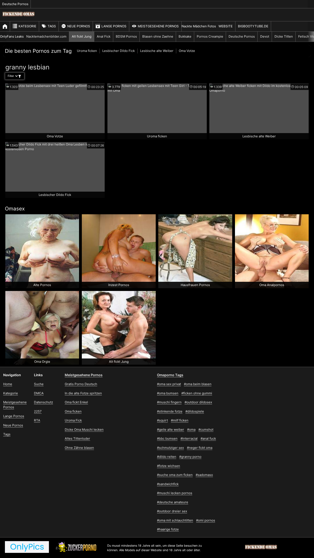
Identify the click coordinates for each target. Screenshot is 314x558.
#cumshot (205, 429)
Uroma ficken (87, 51)
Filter (11, 76)
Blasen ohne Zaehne (157, 36)
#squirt (162, 420)
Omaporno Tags (170, 375)
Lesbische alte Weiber (156, 51)
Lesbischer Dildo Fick (118, 51)
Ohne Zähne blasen (79, 448)
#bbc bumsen (167, 438)
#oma (191, 429)
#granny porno (190, 457)
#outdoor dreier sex (172, 511)
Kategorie (27, 26)
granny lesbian (27, 67)
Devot (264, 36)
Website (226, 26)
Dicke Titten (283, 36)
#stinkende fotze (169, 411)
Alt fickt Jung (81, 36)
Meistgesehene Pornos (158, 26)
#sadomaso (204, 475)
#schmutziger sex (170, 448)
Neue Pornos (78, 26)
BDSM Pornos (126, 36)
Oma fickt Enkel (76, 402)
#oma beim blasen (197, 384)
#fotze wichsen (168, 466)
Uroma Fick (73, 420)
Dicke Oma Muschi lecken (84, 429)
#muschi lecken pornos (174, 493)
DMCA (39, 393)
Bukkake (185, 36)
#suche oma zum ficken (175, 475)
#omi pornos (205, 520)
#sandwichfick (168, 484)
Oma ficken (73, 411)
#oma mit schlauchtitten (175, 520)
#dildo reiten (166, 457)
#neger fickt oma (199, 448)
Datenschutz (43, 402)
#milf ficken (179, 420)
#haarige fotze (168, 529)
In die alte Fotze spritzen (83, 393)
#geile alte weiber (170, 429)
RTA (37, 420)
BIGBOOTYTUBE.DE (253, 26)
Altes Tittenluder (77, 438)
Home (7, 384)
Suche (39, 384)
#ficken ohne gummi (196, 393)
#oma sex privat (169, 384)
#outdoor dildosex (198, 402)
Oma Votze (187, 51)
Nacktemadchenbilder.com (46, 36)
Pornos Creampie (210, 36)
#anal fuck (208, 438)
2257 (38, 411)
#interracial (189, 438)
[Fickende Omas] (19, 18)
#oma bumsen (167, 393)
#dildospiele (194, 411)
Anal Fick (103, 36)
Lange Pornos (113, 26)
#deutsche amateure (172, 502)
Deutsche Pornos (15, 4)
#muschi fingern (169, 402)
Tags (52, 26)
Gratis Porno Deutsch (81, 384)
